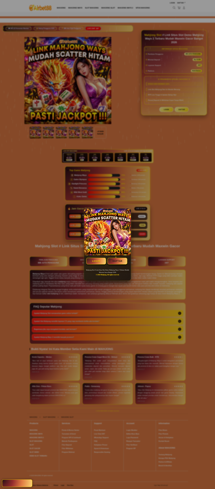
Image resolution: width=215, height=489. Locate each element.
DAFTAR (117, 261)
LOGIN (96, 261)
